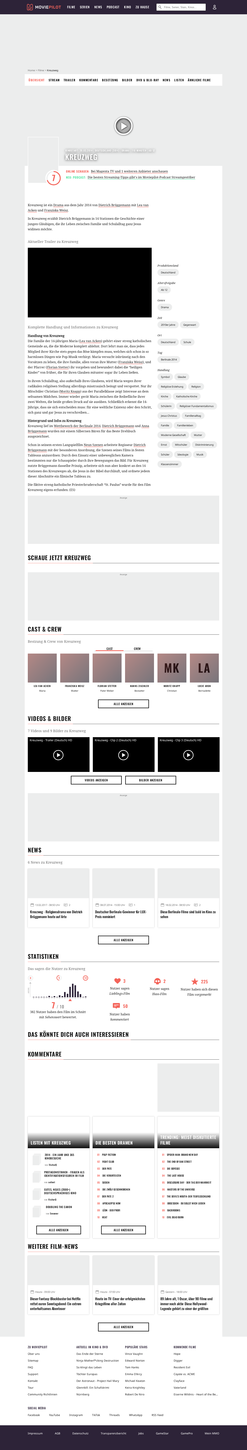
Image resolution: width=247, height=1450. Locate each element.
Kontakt (33, 1381)
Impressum (35, 1433)
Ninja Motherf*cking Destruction (97, 1360)
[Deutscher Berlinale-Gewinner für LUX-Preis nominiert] (123, 883)
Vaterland (180, 1387)
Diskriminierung (204, 444)
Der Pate (107, 1168)
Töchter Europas (86, 1374)
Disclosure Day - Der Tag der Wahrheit (189, 1182)
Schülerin (166, 406)
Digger (178, 1360)
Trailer (70, 80)
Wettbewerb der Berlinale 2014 (77, 426)
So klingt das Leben (89, 1367)
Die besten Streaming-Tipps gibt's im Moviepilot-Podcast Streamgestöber (141, 177)
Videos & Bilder (49, 718)
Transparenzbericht (113, 1433)
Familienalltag (193, 415)
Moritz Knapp (70, 391)
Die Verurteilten (111, 1175)
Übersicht (37, 80)
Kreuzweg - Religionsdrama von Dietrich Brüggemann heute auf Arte (56, 914)
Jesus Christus (169, 415)
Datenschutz (80, 1433)
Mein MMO (212, 1433)
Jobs (141, 1433)
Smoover (54, 1213)
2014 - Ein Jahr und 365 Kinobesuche (59, 1156)
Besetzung (110, 80)
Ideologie (183, 454)
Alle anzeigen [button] (123, 704)
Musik (199, 454)
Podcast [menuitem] (113, 7)
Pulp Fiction (109, 1155)
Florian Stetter (58, 367)
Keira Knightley (135, 1387)
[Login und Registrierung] (214, 7)
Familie (165, 425)
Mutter (198, 435)
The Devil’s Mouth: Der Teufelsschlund (189, 1196)
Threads (114, 1415)
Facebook (34, 1415)
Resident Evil (182, 1367)
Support (33, 1374)
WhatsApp (135, 1415)
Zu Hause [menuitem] (142, 7)
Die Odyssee (173, 1168)
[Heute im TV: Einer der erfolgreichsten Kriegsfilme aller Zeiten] (123, 1270)
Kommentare (88, 80)
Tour (31, 1387)
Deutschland (168, 272)
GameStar (162, 1433)
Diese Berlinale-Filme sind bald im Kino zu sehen (188, 914)
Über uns (34, 1354)
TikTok (96, 1415)
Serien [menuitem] (85, 7)
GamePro (187, 1433)
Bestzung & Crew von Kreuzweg (54, 641)
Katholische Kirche (186, 396)
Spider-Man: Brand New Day (182, 1155)
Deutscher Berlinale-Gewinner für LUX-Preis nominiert (120, 914)
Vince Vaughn (134, 1354)
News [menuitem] (98, 7)
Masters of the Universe (181, 1189)
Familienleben (185, 425)
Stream (54, 80)
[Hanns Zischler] (139, 668)
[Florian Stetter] (107, 668)
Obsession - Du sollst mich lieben (186, 1203)
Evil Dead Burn (175, 1217)
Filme (41, 70)
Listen (179, 80)
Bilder (127, 80)
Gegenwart (189, 324)
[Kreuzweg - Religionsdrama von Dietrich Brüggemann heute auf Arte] (58, 883)
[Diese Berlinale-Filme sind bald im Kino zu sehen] (188, 883)
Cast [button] (110, 648)
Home (31, 70)
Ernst (164, 444)
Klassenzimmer (169, 464)
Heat (104, 1217)
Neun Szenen (93, 445)
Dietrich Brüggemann (114, 205)
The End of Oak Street (179, 1161)
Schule (187, 342)
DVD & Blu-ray (147, 80)
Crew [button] (137, 648)
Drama (165, 307)
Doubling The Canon (59, 1207)
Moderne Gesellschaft (173, 435)
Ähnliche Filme (199, 80)
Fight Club (108, 1161)
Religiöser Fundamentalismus (197, 406)
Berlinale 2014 (169, 359)
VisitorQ (53, 1164)
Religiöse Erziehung (172, 386)
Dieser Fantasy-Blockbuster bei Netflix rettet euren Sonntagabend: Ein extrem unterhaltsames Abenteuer (55, 1303)
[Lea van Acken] (42, 668)
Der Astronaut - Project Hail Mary (97, 1381)
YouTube (54, 1415)
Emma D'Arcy (133, 1374)
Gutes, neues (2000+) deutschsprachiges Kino (60, 1191)
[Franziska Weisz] (74, 668)
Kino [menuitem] (127, 7)
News (166, 80)
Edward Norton (135, 1360)
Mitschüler (181, 444)
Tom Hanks (132, 1367)
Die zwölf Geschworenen (116, 1189)
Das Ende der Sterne (89, 1354)
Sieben (106, 1182)
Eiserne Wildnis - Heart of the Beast (196, 1394)
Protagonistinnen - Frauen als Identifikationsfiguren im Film (64, 1174)
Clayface (179, 1381)
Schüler (165, 454)
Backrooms (173, 1210)
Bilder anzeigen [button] (150, 780)
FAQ (30, 1367)
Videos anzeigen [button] (96, 780)
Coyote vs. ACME (184, 1374)
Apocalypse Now (111, 1203)
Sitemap (33, 1360)
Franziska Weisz (56, 210)
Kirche (164, 396)
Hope (177, 1354)
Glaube (182, 377)
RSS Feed (157, 1415)
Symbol (165, 377)
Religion (196, 386)
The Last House (175, 1175)
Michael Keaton (135, 1381)
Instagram (76, 1415)
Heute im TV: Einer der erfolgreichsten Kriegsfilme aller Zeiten (120, 1301)
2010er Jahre (168, 324)
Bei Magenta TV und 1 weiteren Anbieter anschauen (129, 171)
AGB (57, 1433)
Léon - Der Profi (111, 1210)
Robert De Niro (134, 1394)
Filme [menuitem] (71, 7)
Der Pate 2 (108, 1196)
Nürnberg (82, 1394)
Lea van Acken (90, 341)
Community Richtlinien (42, 1394)
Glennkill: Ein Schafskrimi (92, 1387)
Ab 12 (164, 290)
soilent (51, 1182)
